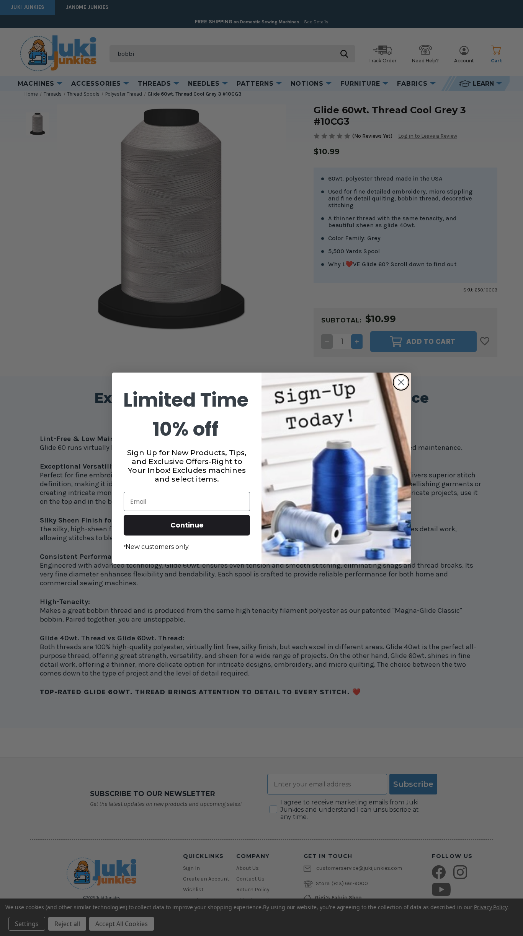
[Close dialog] (401, 382)
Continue (187, 525)
